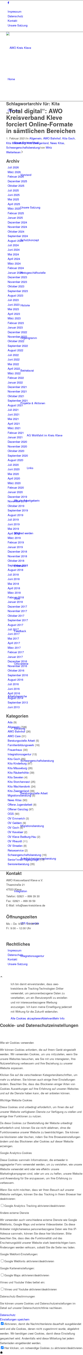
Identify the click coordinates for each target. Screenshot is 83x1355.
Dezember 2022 (17, 332)
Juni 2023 (14, 305)
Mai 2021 (13, 419)
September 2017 (18, 620)
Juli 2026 (13, 167)
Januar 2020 (15, 492)
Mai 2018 (13, 584)
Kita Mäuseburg (16, 143)
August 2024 (15, 241)
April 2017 (14, 643)
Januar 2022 (15, 382)
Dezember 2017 (17, 606)
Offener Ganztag (18, 809)
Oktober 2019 (16, 506)
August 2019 (15, 515)
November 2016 (17, 666)
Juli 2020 (13, 465)
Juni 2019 (14, 524)
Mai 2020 (13, 474)
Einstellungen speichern (14, 1319)
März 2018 (14, 593)
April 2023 (14, 314)
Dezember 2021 (17, 387)
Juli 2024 (13, 245)
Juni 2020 (14, 469)
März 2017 (14, 648)
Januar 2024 (15, 273)
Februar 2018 (16, 597)
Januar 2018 (15, 602)
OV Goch (13, 827)
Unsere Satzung (17, 25)
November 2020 (17, 446)
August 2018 (15, 570)
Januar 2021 (15, 437)
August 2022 (15, 350)
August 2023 (15, 295)
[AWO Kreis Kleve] (38, 48)
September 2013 (18, 702)
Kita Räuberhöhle (18, 772)
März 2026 (14, 172)
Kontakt (12, 21)
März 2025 (14, 208)
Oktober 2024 (16, 231)
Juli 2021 (13, 410)
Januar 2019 (15, 547)
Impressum (14, 11)
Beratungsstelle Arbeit (21, 740)
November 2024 (17, 227)
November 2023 (17, 282)
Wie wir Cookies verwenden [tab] (17, 1043)
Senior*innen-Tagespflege (23, 859)
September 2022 (18, 346)
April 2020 (14, 478)
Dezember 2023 (17, 277)
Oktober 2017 (16, 616)
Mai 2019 (13, 529)
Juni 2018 (14, 579)
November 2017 (17, 611)
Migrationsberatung (19, 795)
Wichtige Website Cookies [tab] (16, 1100)
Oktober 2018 (16, 561)
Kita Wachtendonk (19, 786)
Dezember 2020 (17, 442)
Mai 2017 (13, 638)
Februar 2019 (16, 542)
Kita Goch (68, 138)
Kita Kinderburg (17, 763)
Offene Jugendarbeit (20, 804)
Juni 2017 (14, 634)
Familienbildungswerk (21, 745)
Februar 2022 (16, 378)
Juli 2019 (13, 519)
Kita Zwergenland (38, 143)
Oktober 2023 (16, 286)
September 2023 (18, 291)
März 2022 (14, 373)
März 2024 (14, 263)
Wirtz (49, 147)
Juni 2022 (14, 359)
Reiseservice (16, 850)
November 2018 (17, 556)
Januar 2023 (15, 327)
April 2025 (14, 204)
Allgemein (35, 138)
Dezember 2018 (17, 551)
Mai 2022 (13, 364)
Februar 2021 (16, 433)
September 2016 (18, 675)
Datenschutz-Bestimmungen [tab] (17, 1296)
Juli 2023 (13, 300)
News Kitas (57, 143)
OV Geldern (15, 823)
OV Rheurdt (15, 841)
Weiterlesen (13, 152)
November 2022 (17, 336)
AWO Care (14, 736)
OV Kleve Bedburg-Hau (22, 837)
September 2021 (18, 400)
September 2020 (18, 455)
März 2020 (14, 483)
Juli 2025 (13, 190)
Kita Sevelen (15, 777)
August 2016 (15, 680)
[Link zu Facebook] (8, 2)
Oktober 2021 (16, 396)
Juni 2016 (14, 689)
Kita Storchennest (19, 782)
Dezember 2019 (17, 497)
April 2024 (14, 259)
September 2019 (18, 510)
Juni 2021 (14, 414)
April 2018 (14, 588)
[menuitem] (42, 11)
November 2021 (17, 391)
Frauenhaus (15, 750)
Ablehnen (47, 1018)
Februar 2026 (16, 176)
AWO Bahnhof (52, 138)
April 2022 (14, 368)
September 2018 (18, 565)
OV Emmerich (16, 818)
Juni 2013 (14, 707)
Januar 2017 (15, 657)
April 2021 (14, 423)
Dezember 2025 (17, 181)
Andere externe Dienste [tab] (14, 1213)
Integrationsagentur (19, 754)
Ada (10, 722)
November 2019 (17, 501)
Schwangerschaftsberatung (23, 147)
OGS (11, 814)
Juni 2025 (14, 195)
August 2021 (15, 405)
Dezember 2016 (17, 661)
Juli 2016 (13, 684)
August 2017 (15, 625)
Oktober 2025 (16, 186)
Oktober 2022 (16, 341)
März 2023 (14, 318)
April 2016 (14, 693)
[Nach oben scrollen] (1, 977)
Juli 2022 (13, 355)
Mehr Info (58, 1018)
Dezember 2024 (17, 222)
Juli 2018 (13, 574)
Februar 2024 (16, 268)
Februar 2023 (16, 323)
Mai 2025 (13, 199)
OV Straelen (15, 846)
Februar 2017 (16, 652)
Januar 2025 (15, 218)
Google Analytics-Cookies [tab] (16, 1153)
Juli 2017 (13, 629)
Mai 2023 (13, 309)
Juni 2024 (14, 250)
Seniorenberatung (18, 864)
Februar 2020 (16, 487)
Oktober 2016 (16, 670)
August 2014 (15, 698)
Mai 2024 (13, 254)
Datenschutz (15, 16)
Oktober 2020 (16, 451)
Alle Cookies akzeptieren (26, 1018)
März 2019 (14, 538)
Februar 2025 (16, 213)
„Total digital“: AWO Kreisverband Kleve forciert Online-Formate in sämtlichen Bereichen (41, 120)
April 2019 (14, 533)
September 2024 (18, 236)
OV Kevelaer (15, 832)
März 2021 (14, 428)
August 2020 (15, 460)
